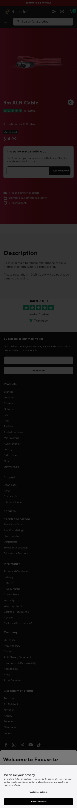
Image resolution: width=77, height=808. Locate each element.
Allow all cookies (38, 801)
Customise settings (38, 791)
